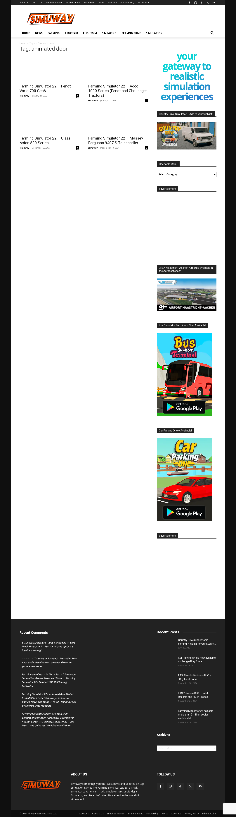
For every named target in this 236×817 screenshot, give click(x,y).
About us (24, 2)
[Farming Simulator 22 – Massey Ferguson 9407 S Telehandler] (118, 121)
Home (26, 33)
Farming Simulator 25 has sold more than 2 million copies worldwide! (195, 714)
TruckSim (71, 33)
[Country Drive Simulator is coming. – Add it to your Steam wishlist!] (166, 644)
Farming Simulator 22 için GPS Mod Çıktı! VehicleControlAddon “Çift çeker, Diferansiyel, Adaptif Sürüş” (48, 717)
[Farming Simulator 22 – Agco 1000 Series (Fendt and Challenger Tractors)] (118, 69)
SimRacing (109, 33)
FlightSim (90, 33)
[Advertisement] (186, 227)
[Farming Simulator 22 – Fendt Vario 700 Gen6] (49, 69)
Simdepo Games (54, 2)
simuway (24, 95)
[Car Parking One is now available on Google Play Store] (166, 662)
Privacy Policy (127, 2)
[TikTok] (201, 2)
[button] (212, 33)
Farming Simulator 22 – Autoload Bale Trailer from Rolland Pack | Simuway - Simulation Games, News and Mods (48, 698)
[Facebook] (189, 2)
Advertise (112, 2)
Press (101, 2)
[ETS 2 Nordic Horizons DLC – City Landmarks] (166, 680)
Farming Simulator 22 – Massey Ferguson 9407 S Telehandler (115, 140)
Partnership (89, 2)
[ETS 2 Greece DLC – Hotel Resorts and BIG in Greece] (166, 697)
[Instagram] (195, 2)
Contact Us (37, 2)
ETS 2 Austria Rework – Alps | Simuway (44, 642)
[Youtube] (213, 2)
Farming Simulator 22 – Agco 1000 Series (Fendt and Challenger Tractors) (117, 91)
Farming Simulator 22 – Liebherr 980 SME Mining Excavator (48, 682)
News (39, 33)
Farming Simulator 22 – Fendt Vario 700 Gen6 (45, 88)
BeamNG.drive (131, 33)
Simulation (154, 33)
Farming (54, 33)
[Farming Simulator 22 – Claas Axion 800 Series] (49, 121)
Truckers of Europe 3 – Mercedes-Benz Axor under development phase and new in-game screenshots (49, 662)
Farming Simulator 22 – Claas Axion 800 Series (45, 140)
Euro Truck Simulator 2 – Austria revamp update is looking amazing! (48, 646)
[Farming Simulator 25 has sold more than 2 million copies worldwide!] (166, 715)
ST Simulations (73, 2)
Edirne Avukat (144, 2)
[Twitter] (207, 2)
